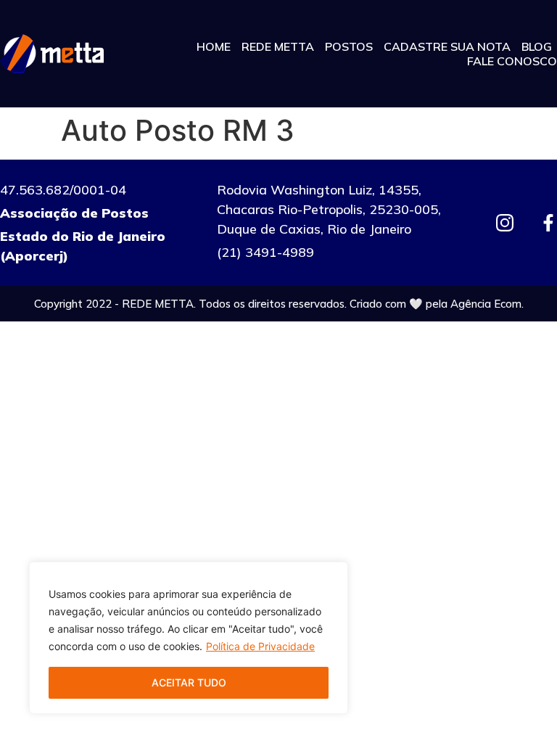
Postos (349, 46)
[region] (188, 638)
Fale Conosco (512, 61)
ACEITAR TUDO (189, 682)
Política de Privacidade (260, 646)
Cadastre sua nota (447, 46)
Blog (536, 46)
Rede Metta (278, 46)
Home (214, 46)
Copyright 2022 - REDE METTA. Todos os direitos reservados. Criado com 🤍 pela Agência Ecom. (279, 304)
